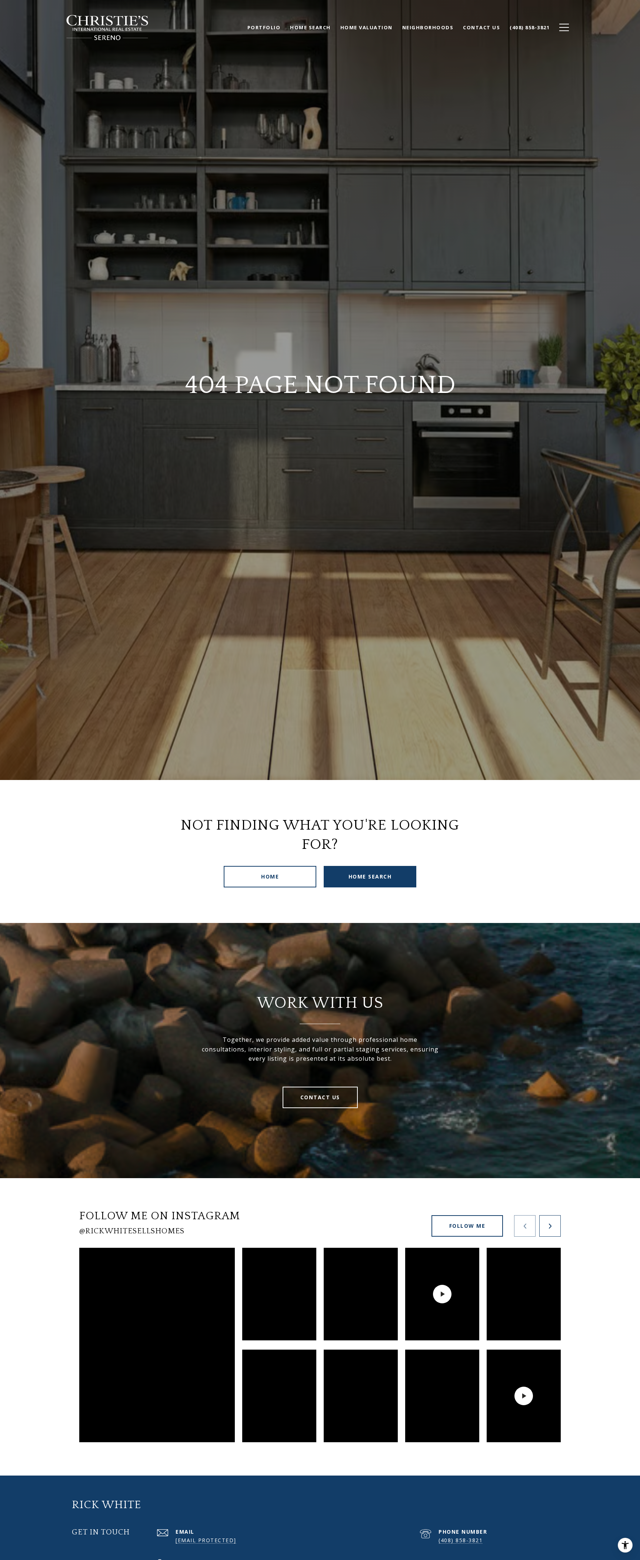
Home (270, 876)
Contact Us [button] (320, 1097)
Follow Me (467, 1225)
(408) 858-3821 (461, 1540)
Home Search (370, 876)
